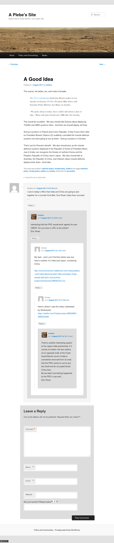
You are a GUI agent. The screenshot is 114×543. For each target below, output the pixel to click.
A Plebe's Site (22, 14)
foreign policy (60, 168)
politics (69, 168)
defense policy (48, 168)
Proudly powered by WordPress (67, 530)
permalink (71, 171)
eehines (49, 85)
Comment (30, 429)
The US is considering (39, 98)
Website (29, 494)
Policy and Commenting (28, 55)
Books (44, 55)
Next (102, 64)
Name (30, 467)
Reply (31, 205)
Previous (13, 64)
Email (30, 481)
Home (11, 55)
